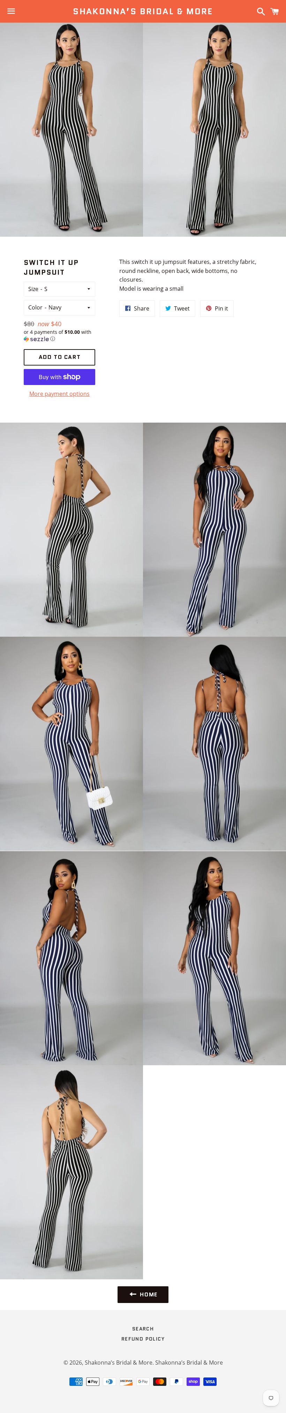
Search (143, 1328)
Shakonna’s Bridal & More (143, 11)
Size (33, 289)
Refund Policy (143, 1338)
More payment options (59, 394)
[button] (59, 335)
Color (35, 307)
